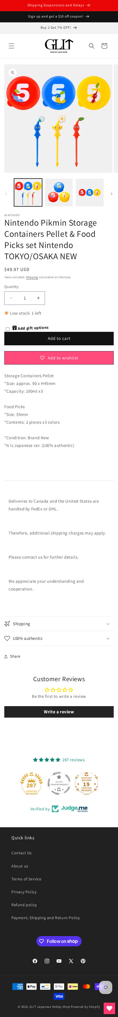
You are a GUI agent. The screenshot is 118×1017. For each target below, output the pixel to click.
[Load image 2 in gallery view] (59, 193)
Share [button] (15, 656)
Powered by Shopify (85, 1007)
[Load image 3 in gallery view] (90, 193)
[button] (11, 46)
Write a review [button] (59, 712)
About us (19, 866)
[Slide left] (6, 193)
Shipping (32, 277)
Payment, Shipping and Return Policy (45, 917)
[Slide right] (111, 193)
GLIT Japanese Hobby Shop (50, 1007)
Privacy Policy (23, 891)
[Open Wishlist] (109, 1008)
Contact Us (21, 852)
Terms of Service (26, 879)
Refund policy (24, 904)
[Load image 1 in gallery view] (28, 193)
